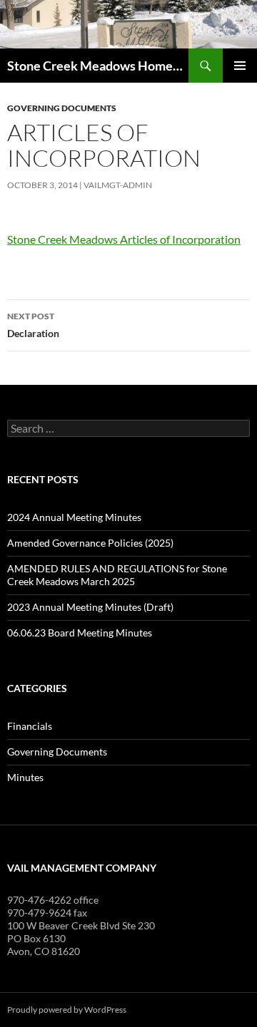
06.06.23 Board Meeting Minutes (79, 632)
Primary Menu (240, 65)
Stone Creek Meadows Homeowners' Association (97, 65)
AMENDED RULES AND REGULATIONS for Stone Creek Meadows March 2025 (117, 574)
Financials (29, 726)
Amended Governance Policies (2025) (90, 543)
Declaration (33, 325)
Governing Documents (61, 108)
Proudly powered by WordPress (66, 1009)
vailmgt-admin (118, 185)
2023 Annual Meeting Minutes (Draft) (90, 607)
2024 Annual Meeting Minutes (74, 517)
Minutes (25, 777)
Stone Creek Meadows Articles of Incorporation (124, 239)
